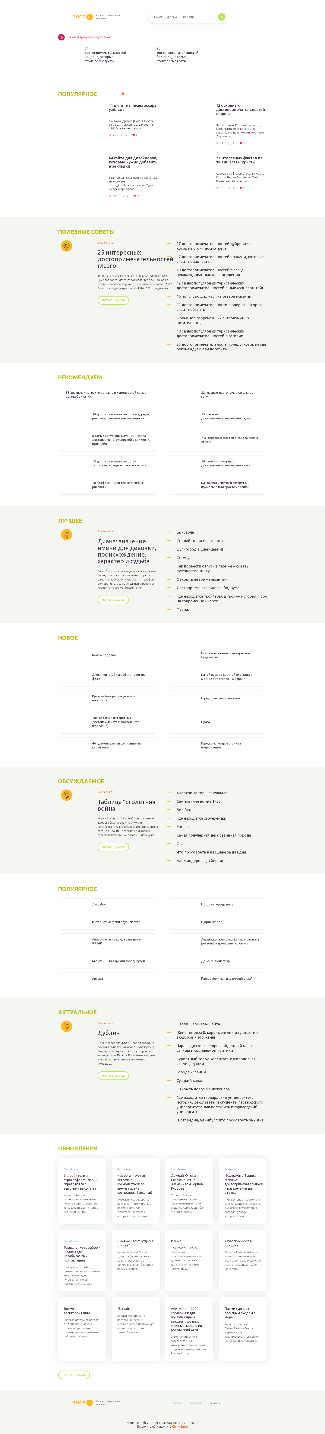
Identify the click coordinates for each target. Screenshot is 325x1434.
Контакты (215, 1403)
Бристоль (185, 532)
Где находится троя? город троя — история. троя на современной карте (222, 598)
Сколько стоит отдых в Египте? (135, 1243)
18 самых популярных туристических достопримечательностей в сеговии (210, 333)
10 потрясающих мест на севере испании (214, 296)
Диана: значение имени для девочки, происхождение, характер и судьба (127, 551)
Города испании (191, 1072)
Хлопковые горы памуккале (202, 793)
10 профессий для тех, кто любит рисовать (117, 484)
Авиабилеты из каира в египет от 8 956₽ (117, 941)
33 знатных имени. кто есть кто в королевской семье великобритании (106, 394)
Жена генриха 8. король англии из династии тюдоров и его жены (217, 1034)
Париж (183, 609)
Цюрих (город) (212, 922)
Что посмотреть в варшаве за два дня (211, 852)
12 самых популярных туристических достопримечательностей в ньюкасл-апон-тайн (220, 285)
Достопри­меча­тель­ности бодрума (208, 588)
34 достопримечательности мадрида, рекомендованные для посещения (121, 416)
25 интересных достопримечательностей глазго (135, 259)
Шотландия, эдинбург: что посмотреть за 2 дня (220, 1120)
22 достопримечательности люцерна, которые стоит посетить (219, 307)
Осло (181, 843)
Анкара (97, 978)
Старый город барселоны (200, 541)
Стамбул (184, 557)
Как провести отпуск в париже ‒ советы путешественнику (213, 568)
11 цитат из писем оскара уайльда (132, 107)
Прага (205, 722)
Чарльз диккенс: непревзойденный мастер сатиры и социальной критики (216, 1048)
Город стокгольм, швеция (220, 698)
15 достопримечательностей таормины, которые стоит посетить (119, 463)
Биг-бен (184, 810)
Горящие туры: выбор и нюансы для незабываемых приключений (82, 1254)
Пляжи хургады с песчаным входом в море (240, 1313)
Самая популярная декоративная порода (214, 835)
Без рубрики (71, 1169)
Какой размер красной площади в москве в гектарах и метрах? (226, 676)
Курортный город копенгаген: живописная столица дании (216, 1061)
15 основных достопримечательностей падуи (226, 416)
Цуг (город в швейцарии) (200, 549)
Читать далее (113, 300)
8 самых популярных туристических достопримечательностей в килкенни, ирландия (121, 439)
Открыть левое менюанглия (203, 579)
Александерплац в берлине (202, 860)
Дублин (109, 1033)
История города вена (217, 904)
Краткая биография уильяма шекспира (113, 698)
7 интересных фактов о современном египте (229, 439)
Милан (183, 827)
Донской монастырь (216, 961)
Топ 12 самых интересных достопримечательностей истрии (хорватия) (117, 722)
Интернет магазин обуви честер (116, 922)
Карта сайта (195, 1403)
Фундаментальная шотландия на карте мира (117, 745)
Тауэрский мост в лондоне (238, 1243)
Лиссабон (99, 904)
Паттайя (124, 1308)
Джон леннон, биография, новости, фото (118, 676)
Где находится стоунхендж (201, 818)
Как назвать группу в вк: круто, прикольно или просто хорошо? (225, 484)
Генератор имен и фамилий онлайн (227, 978)
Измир (176, 1241)
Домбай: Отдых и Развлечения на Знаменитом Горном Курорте (187, 1182)
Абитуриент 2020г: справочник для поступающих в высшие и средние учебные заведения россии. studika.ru (186, 1319)
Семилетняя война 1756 (198, 801)
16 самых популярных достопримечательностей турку (225, 463)
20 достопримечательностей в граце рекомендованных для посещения (210, 272)
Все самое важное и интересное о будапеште (227, 655)
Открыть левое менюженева (203, 1089)
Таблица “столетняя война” (127, 805)
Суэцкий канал (190, 1080)
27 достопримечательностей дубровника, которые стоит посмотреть (215, 245)
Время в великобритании (77, 1311)
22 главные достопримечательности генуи (229, 394)
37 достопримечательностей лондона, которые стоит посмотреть (103, 54)
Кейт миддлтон (104, 655)
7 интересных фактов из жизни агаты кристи (239, 160)
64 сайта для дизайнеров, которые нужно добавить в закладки (133, 162)
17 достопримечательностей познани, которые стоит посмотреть (220, 259)
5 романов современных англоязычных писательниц (213, 320)
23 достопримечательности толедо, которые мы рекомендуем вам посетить (221, 346)
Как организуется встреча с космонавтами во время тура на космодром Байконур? (135, 1184)
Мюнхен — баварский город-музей (118, 961)
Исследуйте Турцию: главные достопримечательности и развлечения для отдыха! (243, 1184)
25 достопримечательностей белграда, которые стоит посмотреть (175, 54)
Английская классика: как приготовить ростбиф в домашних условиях (230, 941)
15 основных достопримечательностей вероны (240, 109)
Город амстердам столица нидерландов (221, 745)
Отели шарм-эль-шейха (198, 1024)
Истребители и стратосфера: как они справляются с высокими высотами (80, 1182)
